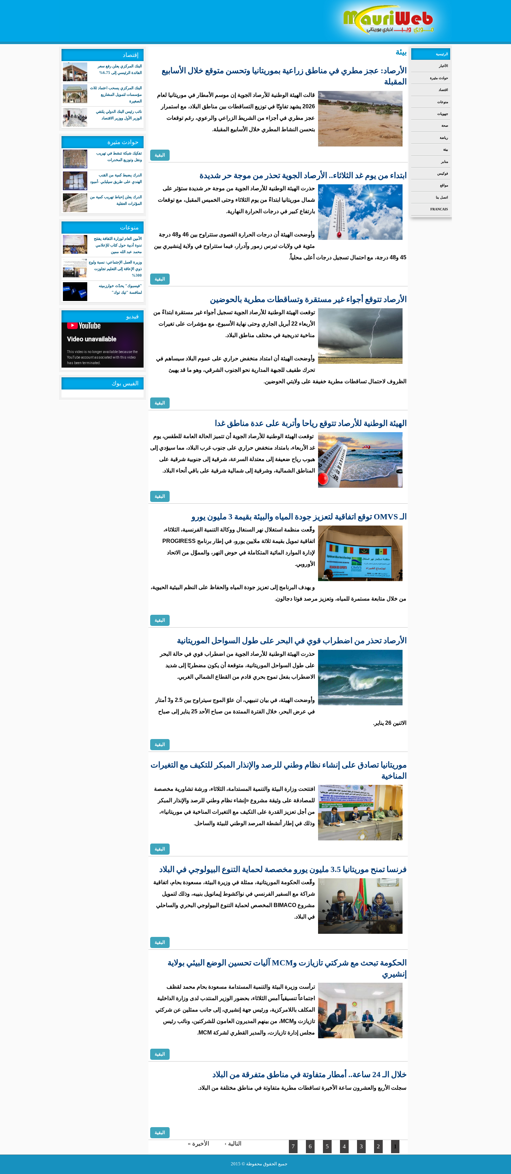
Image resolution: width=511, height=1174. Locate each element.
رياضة (444, 138)
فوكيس (442, 173)
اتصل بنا (442, 197)
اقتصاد (443, 90)
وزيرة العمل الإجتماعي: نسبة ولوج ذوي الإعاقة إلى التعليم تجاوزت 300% (115, 268)
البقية (160, 155)
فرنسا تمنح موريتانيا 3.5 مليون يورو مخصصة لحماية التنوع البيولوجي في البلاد (283, 869)
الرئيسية (442, 54)
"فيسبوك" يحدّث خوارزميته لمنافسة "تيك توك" (120, 289)
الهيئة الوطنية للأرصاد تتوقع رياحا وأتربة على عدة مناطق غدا (311, 423)
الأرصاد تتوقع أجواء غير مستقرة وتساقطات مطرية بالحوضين (308, 299)
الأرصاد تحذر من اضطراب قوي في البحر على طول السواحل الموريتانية (292, 640)
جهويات (442, 114)
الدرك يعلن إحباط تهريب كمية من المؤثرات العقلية (116, 200)
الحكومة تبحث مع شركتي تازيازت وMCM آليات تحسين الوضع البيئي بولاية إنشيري (287, 968)
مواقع (444, 185)
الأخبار (443, 66)
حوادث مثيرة (439, 78)
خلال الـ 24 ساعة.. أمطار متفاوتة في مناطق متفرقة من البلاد (309, 1074)
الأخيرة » (198, 1143)
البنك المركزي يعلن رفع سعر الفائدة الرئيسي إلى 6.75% (120, 69)
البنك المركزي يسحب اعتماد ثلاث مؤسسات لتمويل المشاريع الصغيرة (116, 94)
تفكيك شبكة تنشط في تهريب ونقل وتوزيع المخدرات (119, 156)
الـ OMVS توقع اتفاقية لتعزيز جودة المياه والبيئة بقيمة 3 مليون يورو (299, 516)
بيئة (445, 149)
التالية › (233, 1143)
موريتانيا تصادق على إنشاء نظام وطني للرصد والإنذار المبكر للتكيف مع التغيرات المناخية (279, 770)
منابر (444, 161)
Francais (439, 209)
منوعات (442, 102)
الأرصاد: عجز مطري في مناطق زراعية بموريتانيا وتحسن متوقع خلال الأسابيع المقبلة (284, 76)
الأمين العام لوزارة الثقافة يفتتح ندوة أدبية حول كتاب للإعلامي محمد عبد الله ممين (118, 245)
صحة (444, 125)
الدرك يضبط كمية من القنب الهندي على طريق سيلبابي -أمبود (116, 178)
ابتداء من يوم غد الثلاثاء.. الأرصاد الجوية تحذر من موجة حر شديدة (303, 175)
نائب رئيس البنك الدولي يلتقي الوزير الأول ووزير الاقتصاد (119, 114)
